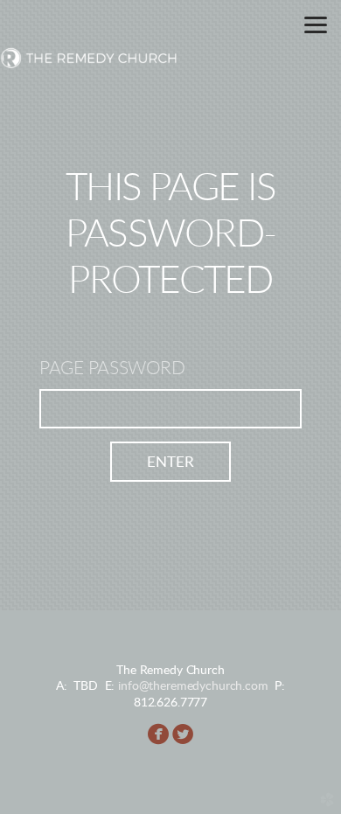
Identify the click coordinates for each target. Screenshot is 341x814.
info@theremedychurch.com (193, 685)
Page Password (111, 368)
